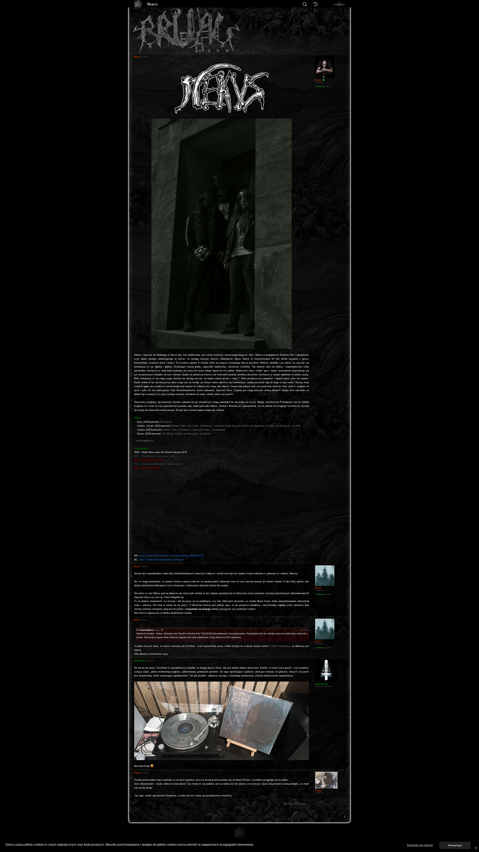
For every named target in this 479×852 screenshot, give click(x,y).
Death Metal (294, 803)
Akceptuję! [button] (455, 845)
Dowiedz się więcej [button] (420, 845)
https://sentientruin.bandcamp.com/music (161, 559)
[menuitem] (344, 816)
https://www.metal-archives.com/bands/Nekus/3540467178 (171, 555)
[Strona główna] (138, 4)
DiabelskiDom (146, 630)
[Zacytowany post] (162, 630)
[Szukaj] (305, 4)
